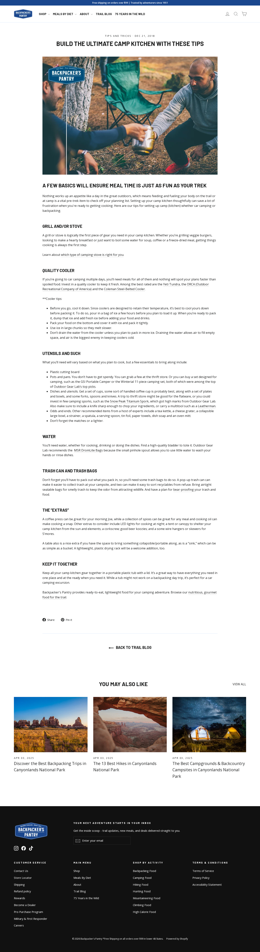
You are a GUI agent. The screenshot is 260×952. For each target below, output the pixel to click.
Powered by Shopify (177, 938)
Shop (43, 14)
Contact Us (21, 871)
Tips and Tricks (118, 36)
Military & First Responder (30, 919)
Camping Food (142, 878)
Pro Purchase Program (28, 912)
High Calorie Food (144, 912)
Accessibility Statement (207, 884)
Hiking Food (140, 884)
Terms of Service (203, 871)
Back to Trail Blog (133, 647)
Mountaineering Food (146, 898)
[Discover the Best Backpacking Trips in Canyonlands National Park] (51, 724)
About (85, 14)
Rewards (19, 898)
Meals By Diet (63, 14)
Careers (19, 925)
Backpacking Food (144, 871)
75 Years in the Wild (130, 14)
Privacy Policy (200, 878)
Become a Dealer (25, 905)
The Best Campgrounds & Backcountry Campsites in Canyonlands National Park (208, 770)
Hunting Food (142, 891)
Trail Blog (104, 14)
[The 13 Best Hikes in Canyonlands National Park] (130, 724)
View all (239, 684)
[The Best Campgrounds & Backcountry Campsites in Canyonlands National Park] (209, 724)
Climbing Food (142, 905)
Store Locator (23, 878)
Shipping (19, 884)
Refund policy (22, 891)
